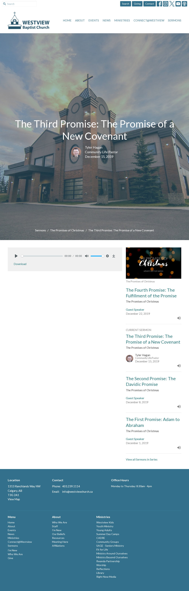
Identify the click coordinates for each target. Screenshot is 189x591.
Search (125, 3)
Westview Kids (105, 522)
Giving (137, 3)
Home (67, 20)
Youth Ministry (104, 526)
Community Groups (107, 541)
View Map (14, 499)
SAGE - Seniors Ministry (110, 545)
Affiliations (58, 545)
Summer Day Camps (107, 534)
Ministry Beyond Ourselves (112, 557)
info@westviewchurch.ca (77, 491)
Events (93, 20)
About (80, 20)
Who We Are (15, 554)
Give (10, 558)
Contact (149, 3)
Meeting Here (60, 541)
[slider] (42, 256)
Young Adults (104, 530)
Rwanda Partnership (108, 561)
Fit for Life (102, 549)
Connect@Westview (149, 20)
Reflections (103, 568)
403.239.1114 (71, 486)
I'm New (12, 550)
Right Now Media (106, 576)
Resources (58, 537)
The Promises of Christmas (67, 230)
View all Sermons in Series (141, 459)
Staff (55, 526)
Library (100, 572)
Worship (101, 565)
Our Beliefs (58, 534)
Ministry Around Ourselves (112, 553)
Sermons (174, 20)
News (107, 20)
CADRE (100, 537)
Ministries (122, 20)
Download (20, 264)
